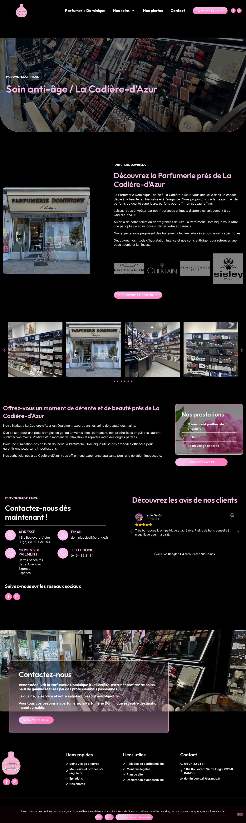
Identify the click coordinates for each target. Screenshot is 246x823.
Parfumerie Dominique (85, 10)
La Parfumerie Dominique (132, 195)
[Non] (240, 814)
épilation (137, 455)
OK (99, 817)
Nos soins (121, 10)
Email (76, 531)
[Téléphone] (62, 553)
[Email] (62, 535)
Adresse (26, 531)
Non (109, 817)
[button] (4, 350)
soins (141, 226)
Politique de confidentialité (134, 817)
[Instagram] (239, 10)
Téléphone (82, 549)
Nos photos (153, 10)
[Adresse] (10, 535)
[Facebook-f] (233, 10)
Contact (178, 10)
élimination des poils (32, 444)
